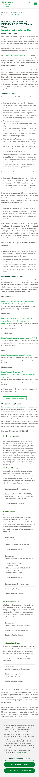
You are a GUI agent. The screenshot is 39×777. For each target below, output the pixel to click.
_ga (13, 674)
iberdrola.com (25, 584)
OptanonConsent (11, 570)
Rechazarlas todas (19, 764)
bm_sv (26, 545)
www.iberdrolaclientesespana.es (17, 55)
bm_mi (21, 545)
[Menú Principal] (35, 3)
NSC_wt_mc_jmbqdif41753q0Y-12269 (17, 568)
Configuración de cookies (15, 398)
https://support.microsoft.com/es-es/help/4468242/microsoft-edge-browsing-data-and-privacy (18, 374)
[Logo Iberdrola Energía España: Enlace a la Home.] (7, 4)
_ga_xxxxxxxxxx (10, 676)
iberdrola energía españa (11, 13)
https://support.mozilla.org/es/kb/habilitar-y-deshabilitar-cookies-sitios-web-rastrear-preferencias (16, 321)
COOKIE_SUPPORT (12, 566)
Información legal (7, 15)
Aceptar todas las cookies (19, 770)
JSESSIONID (16, 563)
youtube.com (25, 489)
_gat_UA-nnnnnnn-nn (22, 674)
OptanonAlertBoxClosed (13, 573)
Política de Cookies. (20, 752)
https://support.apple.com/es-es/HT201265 (17, 355)
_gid (18, 676)
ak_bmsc (15, 545)
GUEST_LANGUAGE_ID (20, 630)
